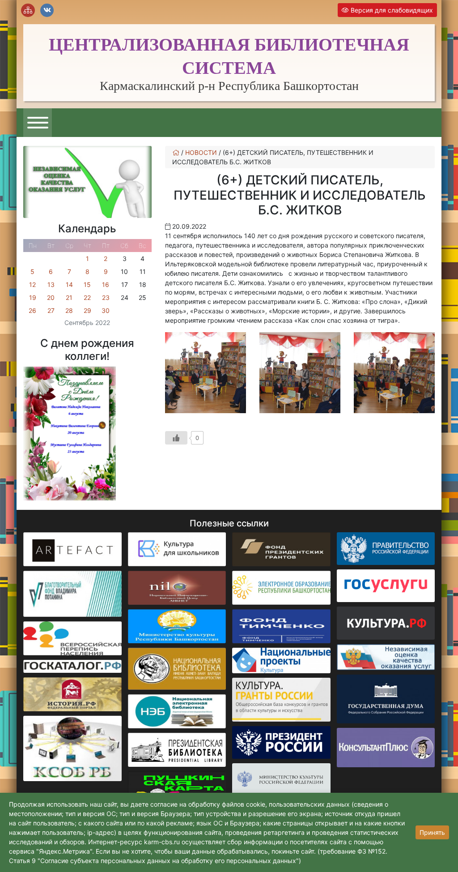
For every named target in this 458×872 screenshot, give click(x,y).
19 (32, 297)
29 (87, 310)
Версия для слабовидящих (391, 10)
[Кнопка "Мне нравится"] (176, 438)
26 (32, 310)
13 (51, 284)
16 (105, 284)
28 (69, 310)
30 (106, 310)
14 (69, 284)
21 (69, 297)
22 (87, 297)
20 (51, 297)
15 (87, 284)
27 (51, 310)
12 (32, 284)
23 (106, 297)
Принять (432, 832)
